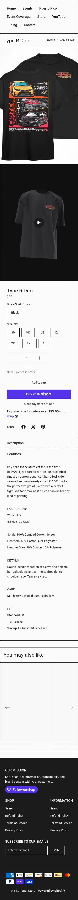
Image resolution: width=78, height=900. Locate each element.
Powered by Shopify (51, 890)
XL (56, 332)
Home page (67, 40)
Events (27, 8)
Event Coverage (19, 17)
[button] (23, 426)
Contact (30, 25)
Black (15, 312)
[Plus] (39, 358)
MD (28, 332)
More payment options (39, 404)
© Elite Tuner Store (23, 890)
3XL (29, 343)
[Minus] (14, 358)
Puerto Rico (48, 8)
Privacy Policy (14, 830)
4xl (45, 343)
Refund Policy (14, 815)
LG (42, 332)
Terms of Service (16, 823)
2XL (13, 343)
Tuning (12, 25)
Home (11, 8)
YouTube (59, 17)
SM (13, 332)
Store (41, 17)
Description (15, 443)
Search (10, 808)
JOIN (56, 850)
